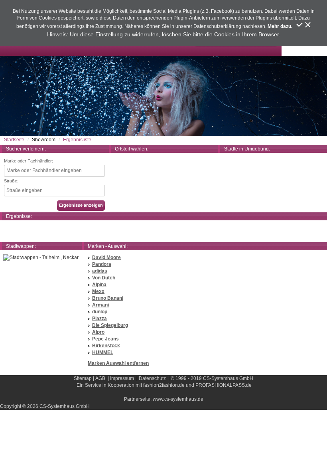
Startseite (14, 139)
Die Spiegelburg (110, 325)
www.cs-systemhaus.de (178, 399)
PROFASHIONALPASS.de (223, 385)
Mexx (98, 291)
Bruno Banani (107, 298)
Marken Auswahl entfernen (118, 363)
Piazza (99, 318)
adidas (99, 271)
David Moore (106, 257)
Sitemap (83, 378)
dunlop (99, 312)
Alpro (98, 332)
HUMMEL (102, 352)
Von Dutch (103, 278)
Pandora (101, 264)
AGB (100, 378)
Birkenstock (106, 345)
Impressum (122, 378)
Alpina (99, 284)
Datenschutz (152, 378)
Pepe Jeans (105, 339)
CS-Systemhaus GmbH (228, 378)
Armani (100, 305)
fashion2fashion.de (164, 385)
